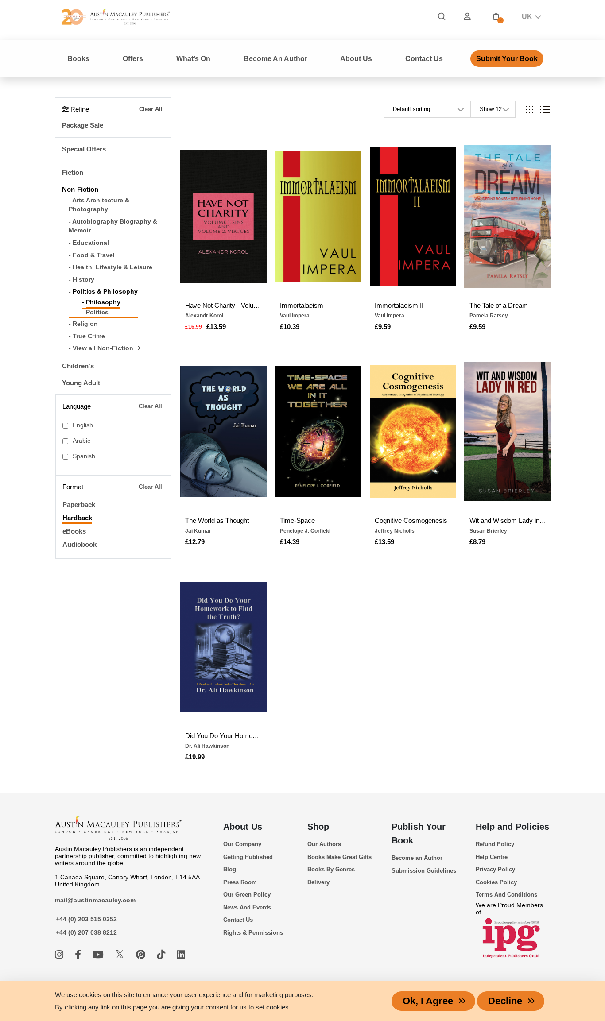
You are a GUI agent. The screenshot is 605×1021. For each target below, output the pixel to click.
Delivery (318, 882)
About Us (242, 826)
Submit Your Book (507, 58)
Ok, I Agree (428, 1000)
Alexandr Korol (204, 316)
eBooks (74, 531)
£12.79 (195, 541)
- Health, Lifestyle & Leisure (110, 267)
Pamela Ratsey (488, 316)
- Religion (83, 324)
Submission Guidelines (424, 870)
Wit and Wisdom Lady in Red (507, 520)
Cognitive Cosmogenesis (411, 520)
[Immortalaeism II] (413, 216)
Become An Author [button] (275, 58)
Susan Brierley (488, 531)
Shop (318, 826)
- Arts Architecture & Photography (99, 205)
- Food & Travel (92, 255)
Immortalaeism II (399, 305)
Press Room (240, 882)
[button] (496, 16)
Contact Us (424, 58)
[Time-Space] (318, 431)
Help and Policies (512, 826)
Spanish (84, 456)
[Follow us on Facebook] (79, 954)
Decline (505, 1000)
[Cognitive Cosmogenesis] (413, 431)
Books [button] (78, 58)
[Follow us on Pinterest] (142, 954)
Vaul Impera (295, 316)
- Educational (89, 243)
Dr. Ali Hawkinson (207, 746)
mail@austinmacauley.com (95, 900)
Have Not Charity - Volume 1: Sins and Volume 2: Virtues (223, 305)
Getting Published (248, 857)
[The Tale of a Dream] (507, 216)
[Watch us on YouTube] (99, 954)
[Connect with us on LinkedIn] (181, 954)
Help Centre (492, 857)
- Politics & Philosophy (103, 291)
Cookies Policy (496, 882)
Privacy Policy (495, 869)
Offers (133, 58)
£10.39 (289, 326)
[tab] (529, 109)
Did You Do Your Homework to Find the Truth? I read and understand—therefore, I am (223, 735)
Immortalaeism (301, 305)
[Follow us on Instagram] (60, 954)
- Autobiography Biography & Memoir (113, 226)
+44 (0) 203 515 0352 (86, 919)
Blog (229, 869)
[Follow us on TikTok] (162, 954)
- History (81, 279)
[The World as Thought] (223, 431)
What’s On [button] (193, 58)
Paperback (78, 504)
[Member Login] (467, 16)
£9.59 (383, 326)
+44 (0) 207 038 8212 (86, 932)
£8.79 (477, 541)
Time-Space (297, 520)
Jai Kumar (198, 531)
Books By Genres (331, 869)
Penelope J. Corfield (305, 531)
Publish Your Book (419, 833)
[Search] (441, 16)
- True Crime (87, 336)
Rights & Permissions (253, 932)
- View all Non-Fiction (102, 348)
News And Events (247, 907)
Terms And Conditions (506, 894)
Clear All (151, 109)
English (83, 425)
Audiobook (79, 544)
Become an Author (417, 858)
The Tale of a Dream (498, 305)
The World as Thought (217, 520)
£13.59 (216, 326)
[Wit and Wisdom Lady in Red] (507, 431)
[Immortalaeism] (318, 216)
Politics (97, 312)
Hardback (77, 518)
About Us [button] (356, 58)
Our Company (242, 844)
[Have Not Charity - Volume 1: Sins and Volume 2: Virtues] (223, 216)
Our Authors (324, 844)
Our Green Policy (247, 894)
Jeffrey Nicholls (395, 531)
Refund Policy (495, 844)
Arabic (81, 440)
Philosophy (103, 302)
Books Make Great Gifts (339, 857)
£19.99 (195, 757)
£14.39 (289, 541)
